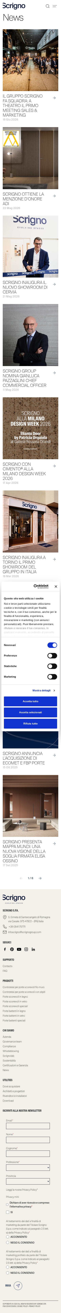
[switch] (52, 655)
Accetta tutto (30, 701)
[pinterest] (12, 949)
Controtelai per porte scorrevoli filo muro (23, 987)
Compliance (9, 1046)
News (6, 1070)
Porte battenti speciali (14, 1020)
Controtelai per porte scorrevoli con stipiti (24, 992)
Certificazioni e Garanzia (15, 1065)
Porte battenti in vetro (14, 1015)
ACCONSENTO (19, 1236)
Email (9, 1120)
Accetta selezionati (30, 712)
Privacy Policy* (30, 1189)
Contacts (7, 966)
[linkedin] (33, 949)
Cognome (12, 1148)
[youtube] (19, 949)
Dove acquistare (11, 1086)
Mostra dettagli (42, 690)
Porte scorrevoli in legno (15, 996)
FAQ (5, 970)
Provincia (11, 1176)
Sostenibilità (9, 1060)
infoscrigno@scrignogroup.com (24, 932)
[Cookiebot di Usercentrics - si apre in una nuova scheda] (35, 586)
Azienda (7, 1036)
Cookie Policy (22, 1306)
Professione (13, 1162)
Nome (10, 1134)
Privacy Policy (34, 1306)
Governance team (12, 1041)
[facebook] (5, 949)
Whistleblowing (11, 1051)
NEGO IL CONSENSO (22, 1242)
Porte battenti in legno (14, 1011)
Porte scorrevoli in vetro (15, 1001)
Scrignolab (8, 1055)
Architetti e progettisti (14, 1091)
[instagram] (26, 949)
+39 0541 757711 (16, 926)
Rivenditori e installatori (15, 1096)
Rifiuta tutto (30, 723)
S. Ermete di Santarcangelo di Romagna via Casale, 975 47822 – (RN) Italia (29, 919)
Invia (8, 1285)
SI (12, 1212)
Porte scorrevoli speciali (15, 1006)
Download (8, 1100)
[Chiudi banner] (56, 586)
